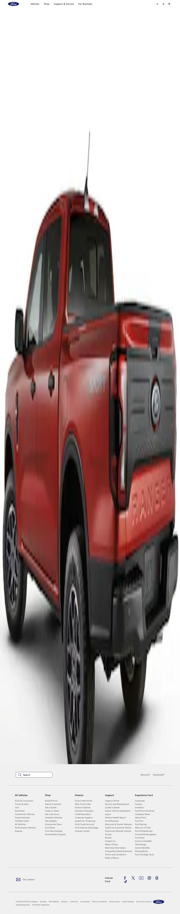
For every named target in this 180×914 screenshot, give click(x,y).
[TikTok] (125, 881)
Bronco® (145, 774)
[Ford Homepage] (158, 902)
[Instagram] (149, 878)
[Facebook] (125, 878)
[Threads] (156, 878)
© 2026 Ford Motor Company (27, 902)
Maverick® (158, 774)
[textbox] (34, 775)
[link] (43, 902)
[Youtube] (141, 878)
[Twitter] (133, 878)
